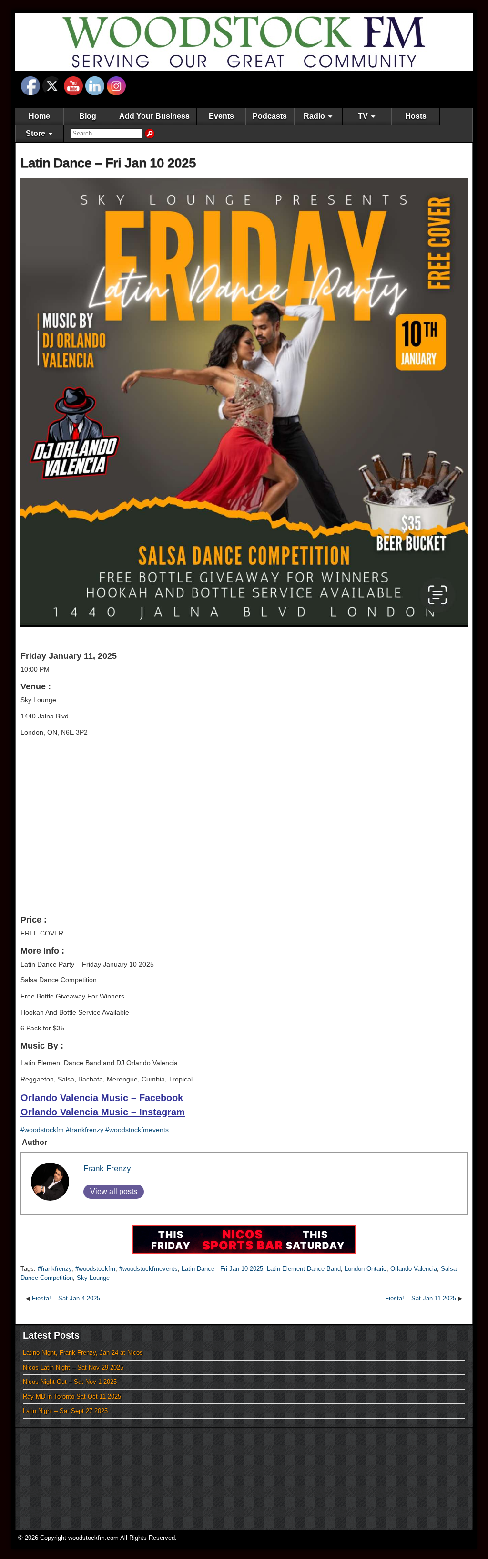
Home (39, 116)
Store (35, 133)
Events (221, 116)
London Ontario (365, 1268)
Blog (87, 116)
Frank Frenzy (107, 1168)
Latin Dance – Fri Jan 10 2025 (108, 163)
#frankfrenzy (84, 1129)
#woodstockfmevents (137, 1129)
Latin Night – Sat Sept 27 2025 (65, 1410)
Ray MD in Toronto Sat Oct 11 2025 (72, 1396)
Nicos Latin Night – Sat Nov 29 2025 (73, 1367)
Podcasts (270, 116)
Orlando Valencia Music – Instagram (102, 1112)
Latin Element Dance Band (304, 1268)
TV (363, 116)
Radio (314, 116)
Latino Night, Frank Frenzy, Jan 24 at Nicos (83, 1352)
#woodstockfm (42, 1129)
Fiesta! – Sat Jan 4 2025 (66, 1298)
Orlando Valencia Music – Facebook (101, 1097)
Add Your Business (154, 116)
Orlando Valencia (413, 1268)
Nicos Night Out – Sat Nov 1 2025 (70, 1381)
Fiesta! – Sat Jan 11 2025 (420, 1298)
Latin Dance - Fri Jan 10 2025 (222, 1268)
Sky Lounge (93, 1277)
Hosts (416, 116)
